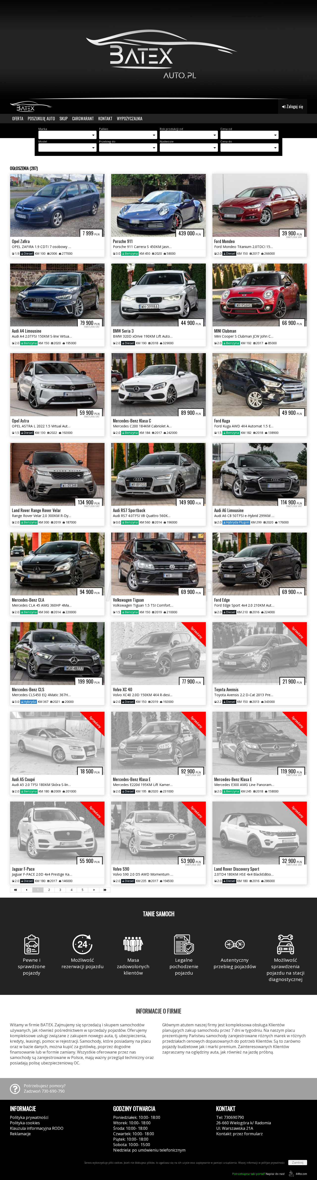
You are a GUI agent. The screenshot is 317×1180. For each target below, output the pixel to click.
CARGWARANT (83, 119)
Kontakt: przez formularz (239, 1133)
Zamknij (297, 1162)
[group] (158, 49)
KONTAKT (105, 119)
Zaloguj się (294, 106)
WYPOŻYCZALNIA (129, 119)
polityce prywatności (273, 1162)
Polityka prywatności (29, 1117)
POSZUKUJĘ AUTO (41, 119)
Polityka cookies (25, 1123)
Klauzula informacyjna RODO (36, 1128)
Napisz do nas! (258, 1174)
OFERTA (17, 119)
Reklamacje (20, 1133)
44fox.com (301, 1174)
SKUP (63, 119)
